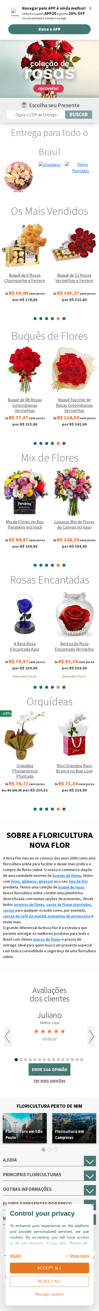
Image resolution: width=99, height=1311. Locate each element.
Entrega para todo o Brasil (49, 142)
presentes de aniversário (69, 916)
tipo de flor (78, 881)
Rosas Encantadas (49, 580)
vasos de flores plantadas (68, 904)
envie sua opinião (49, 1069)
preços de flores (47, 939)
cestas (9, 910)
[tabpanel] (49, 68)
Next (91, 1036)
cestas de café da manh (24, 916)
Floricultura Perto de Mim (49, 1106)
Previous (8, 1036)
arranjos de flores (29, 904)
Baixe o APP (49, 29)
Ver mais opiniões (49, 1080)
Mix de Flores (49, 458)
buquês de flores (67, 875)
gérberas (29, 881)
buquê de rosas (71, 887)
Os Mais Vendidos (49, 211)
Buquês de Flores (49, 336)
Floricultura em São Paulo (24, 1134)
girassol (46, 881)
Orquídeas (50, 701)
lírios (15, 881)
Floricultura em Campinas (69, 1134)
